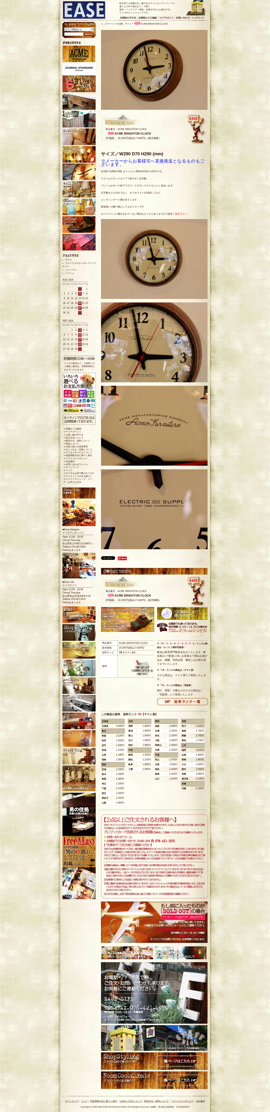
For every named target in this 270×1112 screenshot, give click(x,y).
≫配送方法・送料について (77, 441)
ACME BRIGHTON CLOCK (154, 24)
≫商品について (71, 444)
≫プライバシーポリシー (76, 458)
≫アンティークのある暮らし (78, 476)
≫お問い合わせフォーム (76, 464)
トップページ (107, 24)
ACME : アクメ (124, 24)
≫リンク (68, 470)
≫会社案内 (69, 461)
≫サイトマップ (71, 467)
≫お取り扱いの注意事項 (76, 446)
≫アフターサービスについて (78, 452)
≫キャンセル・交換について (78, 449)
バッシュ (69, 273)
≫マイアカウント (72, 432)
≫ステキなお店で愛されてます (79, 473)
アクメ (68, 260)
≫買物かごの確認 (72, 429)
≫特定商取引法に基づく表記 (78, 455)
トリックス (70, 270)
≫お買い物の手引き (73, 435)
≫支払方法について (73, 438)
